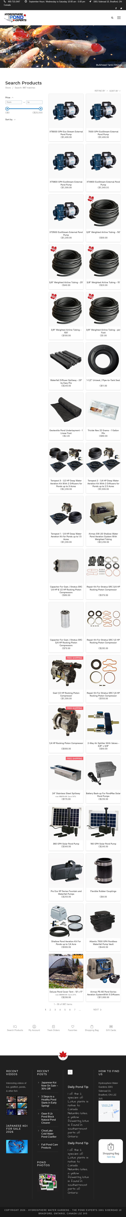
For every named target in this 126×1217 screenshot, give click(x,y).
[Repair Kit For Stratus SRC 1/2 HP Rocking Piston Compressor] (103, 619)
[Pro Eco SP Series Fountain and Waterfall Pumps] (66, 870)
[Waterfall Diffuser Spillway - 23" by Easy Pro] (66, 359)
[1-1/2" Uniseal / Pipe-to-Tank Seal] (103, 359)
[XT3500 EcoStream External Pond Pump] (66, 211)
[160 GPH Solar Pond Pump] (103, 823)
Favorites (72, 1030)
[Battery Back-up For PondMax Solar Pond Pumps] (103, 773)
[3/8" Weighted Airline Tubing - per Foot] (103, 309)
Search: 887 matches (25, 87)
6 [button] (70, 1009)
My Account (34, 1030)
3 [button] (55, 1009)
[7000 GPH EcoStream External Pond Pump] (103, 111)
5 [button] (65, 1009)
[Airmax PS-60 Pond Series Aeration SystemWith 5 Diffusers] (103, 971)
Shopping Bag (92, 1030)
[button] (98, 1009)
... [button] (80, 1009)
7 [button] (74, 1009)
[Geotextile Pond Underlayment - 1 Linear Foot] (66, 410)
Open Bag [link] (111, 1157)
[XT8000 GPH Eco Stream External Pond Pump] (66, 111)
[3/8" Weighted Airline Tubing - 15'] (103, 262)
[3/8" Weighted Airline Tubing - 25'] (66, 262)
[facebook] (115, 8)
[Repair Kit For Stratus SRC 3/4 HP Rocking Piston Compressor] (103, 566)
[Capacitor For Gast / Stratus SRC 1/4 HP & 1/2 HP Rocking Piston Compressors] (66, 566)
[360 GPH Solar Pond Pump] (66, 823)
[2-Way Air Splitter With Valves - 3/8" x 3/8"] (103, 722)
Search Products (15, 1030)
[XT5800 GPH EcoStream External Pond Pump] (66, 161)
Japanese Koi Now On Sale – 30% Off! (49, 1085)
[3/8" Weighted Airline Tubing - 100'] (66, 309)
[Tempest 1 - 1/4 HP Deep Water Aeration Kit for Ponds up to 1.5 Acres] (66, 513)
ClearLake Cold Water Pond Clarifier (48, 1133)
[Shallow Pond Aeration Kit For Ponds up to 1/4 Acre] (66, 921)
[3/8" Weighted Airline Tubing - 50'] (103, 211)
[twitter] (121, 8)
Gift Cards (111, 1030)
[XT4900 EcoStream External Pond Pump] (103, 161)
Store (8, 87)
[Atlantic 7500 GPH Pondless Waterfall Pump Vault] (103, 921)
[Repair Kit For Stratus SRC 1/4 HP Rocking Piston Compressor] (103, 672)
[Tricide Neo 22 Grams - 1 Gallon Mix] (103, 410)
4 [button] (60, 1009)
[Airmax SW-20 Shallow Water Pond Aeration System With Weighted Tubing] (103, 513)
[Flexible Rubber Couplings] (103, 870)
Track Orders (53, 1030)
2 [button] (50, 1009)
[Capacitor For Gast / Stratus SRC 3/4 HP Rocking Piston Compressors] (66, 619)
